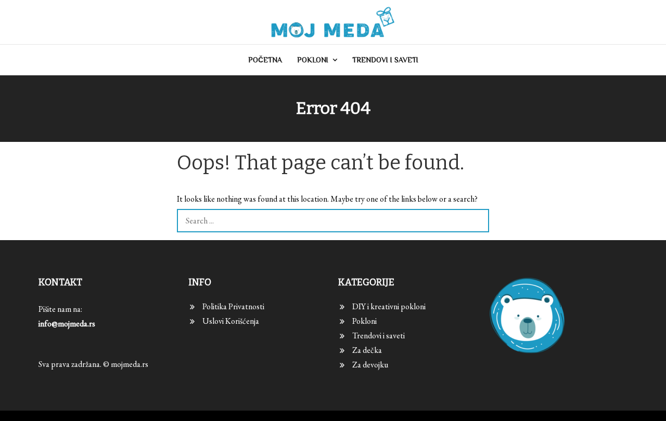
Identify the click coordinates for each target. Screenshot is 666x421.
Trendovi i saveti (385, 60)
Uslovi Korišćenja (230, 320)
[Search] (477, 220)
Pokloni (312, 60)
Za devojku (370, 364)
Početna (265, 60)
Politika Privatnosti (233, 306)
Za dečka (367, 350)
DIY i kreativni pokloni (389, 306)
